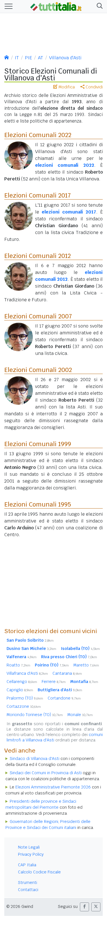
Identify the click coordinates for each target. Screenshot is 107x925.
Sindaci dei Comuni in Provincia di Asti (46, 772)
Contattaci (28, 889)
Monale (80, 714)
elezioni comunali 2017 (69, 212)
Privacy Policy (31, 854)
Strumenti (27, 882)
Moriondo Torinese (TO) (35, 714)
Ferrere (54, 681)
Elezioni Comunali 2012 (37, 256)
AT (40, 58)
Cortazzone (24, 706)
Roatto (18, 665)
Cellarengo (22, 681)
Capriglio (20, 689)
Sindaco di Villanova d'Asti (34, 758)
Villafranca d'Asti (27, 673)
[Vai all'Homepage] (56, 6)
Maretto (86, 665)
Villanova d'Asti (65, 58)
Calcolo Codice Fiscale (39, 872)
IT (17, 58)
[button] (98, 6)
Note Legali (29, 847)
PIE (28, 58)
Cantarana (67, 673)
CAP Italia (27, 864)
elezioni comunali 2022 (64, 165)
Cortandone (64, 698)
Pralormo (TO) (25, 698)
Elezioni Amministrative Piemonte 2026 (53, 787)
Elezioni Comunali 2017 (37, 195)
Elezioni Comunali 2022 (37, 135)
